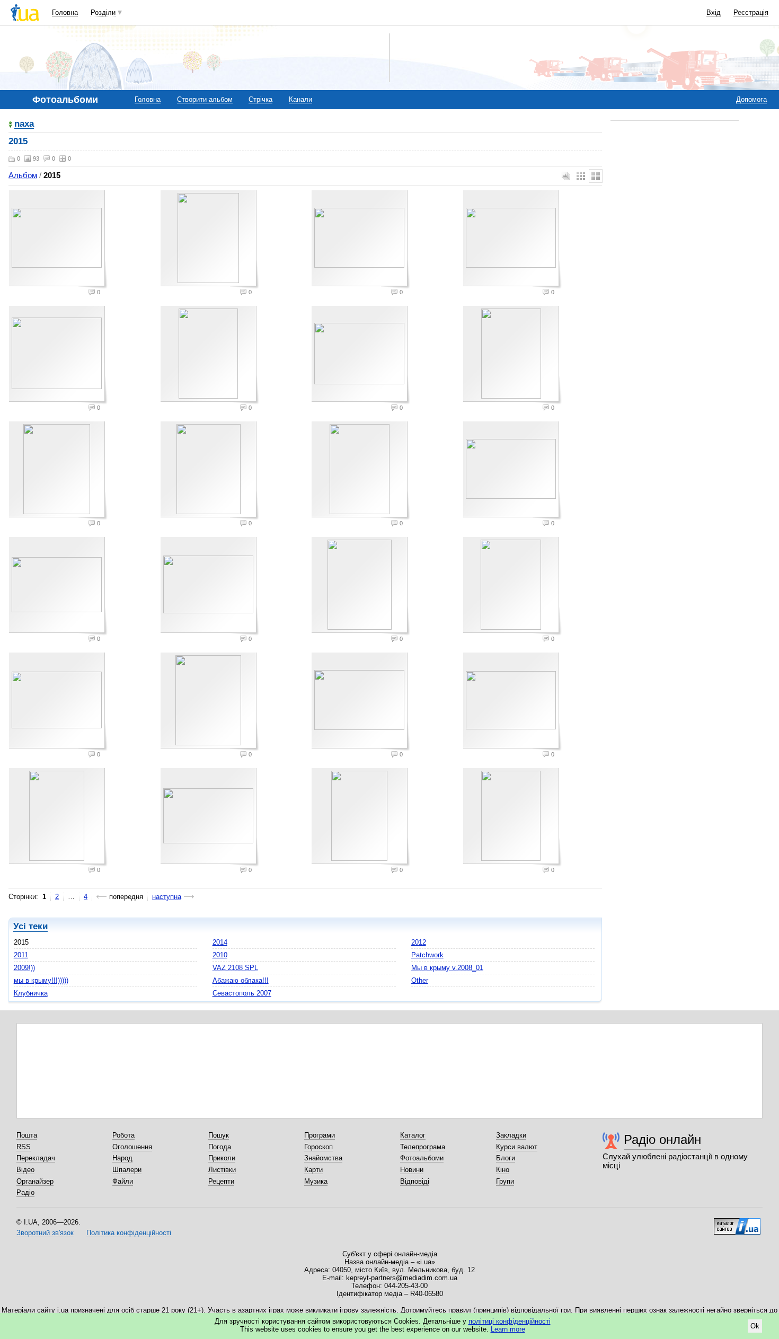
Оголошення (132, 1147)
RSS (23, 1147)
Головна (65, 12)
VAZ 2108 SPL (235, 968)
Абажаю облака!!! (241, 980)
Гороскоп (318, 1147)
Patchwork (427, 955)
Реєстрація (750, 12)
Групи (505, 1181)
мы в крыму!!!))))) (41, 980)
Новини (411, 1170)
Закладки (511, 1135)
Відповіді (414, 1181)
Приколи (221, 1158)
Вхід (713, 12)
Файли (122, 1181)
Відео (25, 1170)
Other (419, 980)
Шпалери (126, 1170)
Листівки (222, 1170)
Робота (123, 1135)
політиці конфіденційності (509, 1321)
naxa (24, 124)
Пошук (218, 1135)
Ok (754, 1326)
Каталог (413, 1135)
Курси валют (516, 1147)
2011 (21, 955)
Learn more (508, 1329)
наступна (166, 897)
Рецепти (221, 1181)
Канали (300, 99)
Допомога (751, 99)
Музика (315, 1181)
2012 (418, 942)
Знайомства (323, 1158)
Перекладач (35, 1158)
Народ (122, 1158)
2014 (220, 942)
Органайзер (35, 1181)
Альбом (22, 175)
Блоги (505, 1158)
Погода (219, 1147)
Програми (319, 1135)
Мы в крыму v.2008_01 (447, 968)
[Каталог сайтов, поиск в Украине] (737, 1222)
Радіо (25, 1192)
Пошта (26, 1135)
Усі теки (30, 926)
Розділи (103, 12)
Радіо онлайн (662, 1139)
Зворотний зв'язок (45, 1233)
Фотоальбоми (422, 1158)
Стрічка (260, 99)
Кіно (502, 1170)
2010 (220, 955)
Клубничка (31, 993)
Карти (313, 1170)
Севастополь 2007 (242, 993)
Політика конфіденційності (128, 1233)
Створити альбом (205, 99)
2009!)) (24, 968)
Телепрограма (422, 1147)
